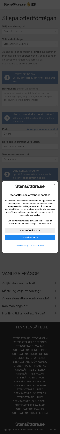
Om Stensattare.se (37, 246)
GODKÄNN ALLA (30, 237)
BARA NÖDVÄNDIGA (30, 230)
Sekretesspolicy (22, 246)
